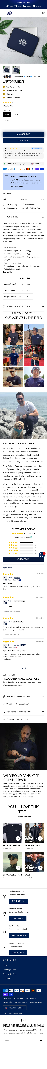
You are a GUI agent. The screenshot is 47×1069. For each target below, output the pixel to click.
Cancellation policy (36, 1002)
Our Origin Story (9, 969)
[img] (8, 574)
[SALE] (34, 862)
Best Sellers (32, 845)
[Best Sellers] (34, 833)
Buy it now (23, 140)
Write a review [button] (23, 559)
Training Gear (11, 845)
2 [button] (22, 668)
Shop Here (16, 918)
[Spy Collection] (12, 862)
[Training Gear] (12, 833)
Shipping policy (7, 1002)
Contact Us (17, 901)
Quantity (5, 121)
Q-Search (6, 978)
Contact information (21, 1002)
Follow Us (17, 953)
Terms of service (31, 998)
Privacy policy (18, 998)
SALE (27, 874)
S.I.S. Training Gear (15, 1013)
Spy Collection (12, 874)
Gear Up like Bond (10, 974)
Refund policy (7, 998)
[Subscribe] (41, 1040)
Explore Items (18, 935)
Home (5, 965)
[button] (4, 13)
